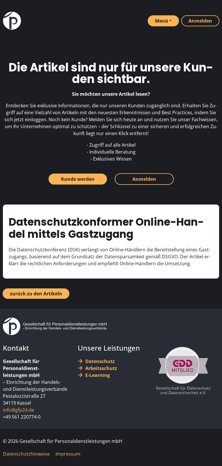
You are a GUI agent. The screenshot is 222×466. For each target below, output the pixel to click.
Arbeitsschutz (101, 368)
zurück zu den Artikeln (36, 293)
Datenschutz (100, 361)
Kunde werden (78, 179)
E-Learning (97, 375)
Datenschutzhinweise (26, 454)
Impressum (68, 454)
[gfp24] (12, 21)
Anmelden (144, 179)
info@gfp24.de (18, 410)
